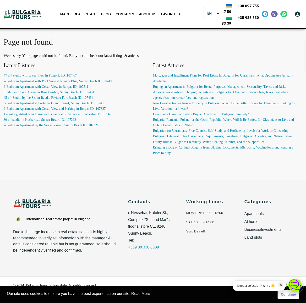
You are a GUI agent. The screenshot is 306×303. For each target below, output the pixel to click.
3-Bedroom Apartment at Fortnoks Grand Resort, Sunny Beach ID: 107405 (54, 103)
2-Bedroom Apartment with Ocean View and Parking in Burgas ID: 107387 (55, 108)
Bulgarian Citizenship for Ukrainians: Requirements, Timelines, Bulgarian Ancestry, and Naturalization (223, 136)
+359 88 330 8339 (143, 247)
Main (64, 14)
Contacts (125, 14)
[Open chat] (295, 285)
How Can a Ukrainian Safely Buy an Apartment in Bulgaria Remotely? (201, 114)
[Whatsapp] (283, 14)
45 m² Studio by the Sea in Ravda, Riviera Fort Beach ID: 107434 (48, 97)
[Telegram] (265, 14)
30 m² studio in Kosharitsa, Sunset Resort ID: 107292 (40, 119)
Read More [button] (140, 294)
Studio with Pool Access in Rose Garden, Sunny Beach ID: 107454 (49, 92)
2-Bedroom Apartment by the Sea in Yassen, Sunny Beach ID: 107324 (51, 125)
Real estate (85, 14)
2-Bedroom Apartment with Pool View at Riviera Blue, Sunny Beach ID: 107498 (58, 81)
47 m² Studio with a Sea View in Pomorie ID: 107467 (40, 75)
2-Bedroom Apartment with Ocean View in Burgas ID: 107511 (46, 86)
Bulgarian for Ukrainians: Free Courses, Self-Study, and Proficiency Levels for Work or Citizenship (221, 130)
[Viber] (274, 14)
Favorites (170, 14)
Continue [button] (288, 294)
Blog (106, 14)
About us (147, 14)
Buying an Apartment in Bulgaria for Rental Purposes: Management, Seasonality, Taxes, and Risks (219, 86)
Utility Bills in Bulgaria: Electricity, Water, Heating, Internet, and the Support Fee (208, 142)
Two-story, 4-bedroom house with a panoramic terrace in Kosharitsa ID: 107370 (58, 114)
